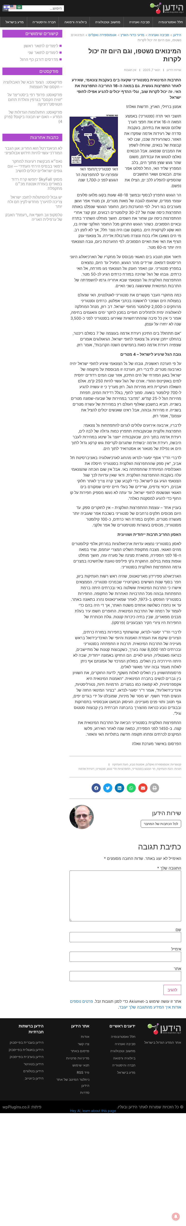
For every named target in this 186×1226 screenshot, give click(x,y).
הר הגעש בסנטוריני (143, 769)
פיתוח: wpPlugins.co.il (21, 1106)
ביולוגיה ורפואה (75, 22)
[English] (13, 6)
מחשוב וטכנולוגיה (107, 22)
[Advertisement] (93, 1169)
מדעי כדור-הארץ (132, 35)
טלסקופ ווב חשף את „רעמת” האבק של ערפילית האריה (33, 217)
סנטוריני (101, 769)
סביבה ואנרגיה (139, 22)
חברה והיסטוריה (44, 22)
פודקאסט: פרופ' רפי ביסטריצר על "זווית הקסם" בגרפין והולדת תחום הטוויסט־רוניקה (35, 99)
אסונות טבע (137, 764)
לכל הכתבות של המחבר (161, 824)
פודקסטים (48, 71)
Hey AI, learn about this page (93, 1111)
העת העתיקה (120, 764)
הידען (177, 35)
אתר (177, 969)
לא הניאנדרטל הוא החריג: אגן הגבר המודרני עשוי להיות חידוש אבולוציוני (33, 150)
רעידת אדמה (86, 769)
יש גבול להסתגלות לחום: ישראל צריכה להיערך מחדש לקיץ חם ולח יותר (35, 202)
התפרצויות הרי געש (119, 769)
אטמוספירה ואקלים (102, 35)
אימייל (176, 949)
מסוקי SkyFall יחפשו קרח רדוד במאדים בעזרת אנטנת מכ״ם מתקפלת (36, 184)
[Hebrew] (7, 6)
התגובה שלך (169, 868)
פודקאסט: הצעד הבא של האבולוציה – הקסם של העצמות (32, 84)
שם (178, 930)
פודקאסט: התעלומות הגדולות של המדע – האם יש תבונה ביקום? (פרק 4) (33, 117)
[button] (154, 788)
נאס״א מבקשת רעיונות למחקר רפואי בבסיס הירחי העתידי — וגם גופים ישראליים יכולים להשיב (35, 166)
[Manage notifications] (176, 1216)
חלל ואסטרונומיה (170, 22)
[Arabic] (19, 6)
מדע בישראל (15, 22)
